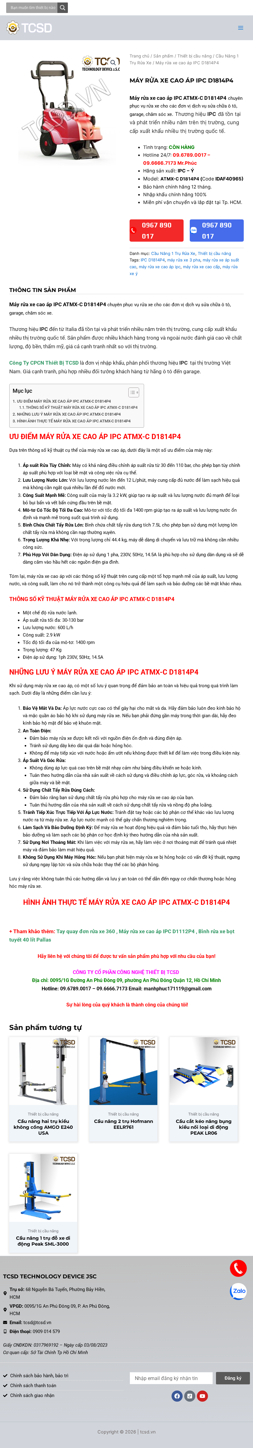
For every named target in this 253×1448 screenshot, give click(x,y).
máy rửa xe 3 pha (183, 259)
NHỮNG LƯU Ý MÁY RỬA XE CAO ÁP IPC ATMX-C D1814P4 (69, 414)
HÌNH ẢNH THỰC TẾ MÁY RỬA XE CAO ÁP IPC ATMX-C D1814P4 (74, 421)
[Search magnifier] (62, 7)
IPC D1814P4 (153, 259)
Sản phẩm (163, 55)
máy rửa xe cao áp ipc (159, 266)
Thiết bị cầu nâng (194, 55)
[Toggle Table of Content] (131, 392)
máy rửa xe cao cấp (201, 266)
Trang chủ (139, 55)
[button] (113, 62)
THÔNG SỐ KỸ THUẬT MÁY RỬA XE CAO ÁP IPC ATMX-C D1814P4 (82, 407)
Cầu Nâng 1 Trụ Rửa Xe (173, 253)
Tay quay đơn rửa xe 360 (85, 931)
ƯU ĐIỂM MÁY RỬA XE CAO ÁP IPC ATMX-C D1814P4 (64, 401)
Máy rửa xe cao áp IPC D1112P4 (157, 931)
